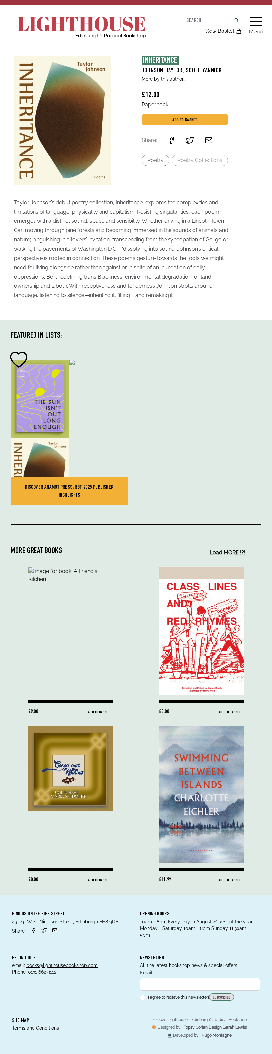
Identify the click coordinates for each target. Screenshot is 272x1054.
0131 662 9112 (42, 972)
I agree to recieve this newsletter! (178, 997)
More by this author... (164, 79)
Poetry (155, 160)
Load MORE (227, 552)
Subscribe (221, 998)
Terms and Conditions (35, 1028)
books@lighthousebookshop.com (62, 965)
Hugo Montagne (217, 1035)
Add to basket (184, 120)
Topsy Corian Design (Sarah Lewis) (215, 1027)
